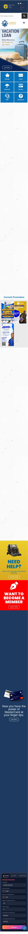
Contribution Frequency (8, 912)
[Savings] (7, 75)
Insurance (7, 89)
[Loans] (21, 75)
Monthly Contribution (8, 894)
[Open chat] (24, 928)
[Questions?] (21, 96)
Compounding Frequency (8, 918)
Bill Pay (21, 89)
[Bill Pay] (21, 85)
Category (4, 882)
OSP (7, 99)
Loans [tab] (13, 875)
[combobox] (11, 16)
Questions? (20, 99)
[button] (23, 22)
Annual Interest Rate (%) (8, 900)
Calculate (14, 927)
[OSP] (7, 96)
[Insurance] (7, 85)
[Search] (25, 16)
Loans (21, 79)
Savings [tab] (6, 875)
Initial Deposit (6, 888)
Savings (7, 79)
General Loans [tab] (22, 875)
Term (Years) (5, 906)
